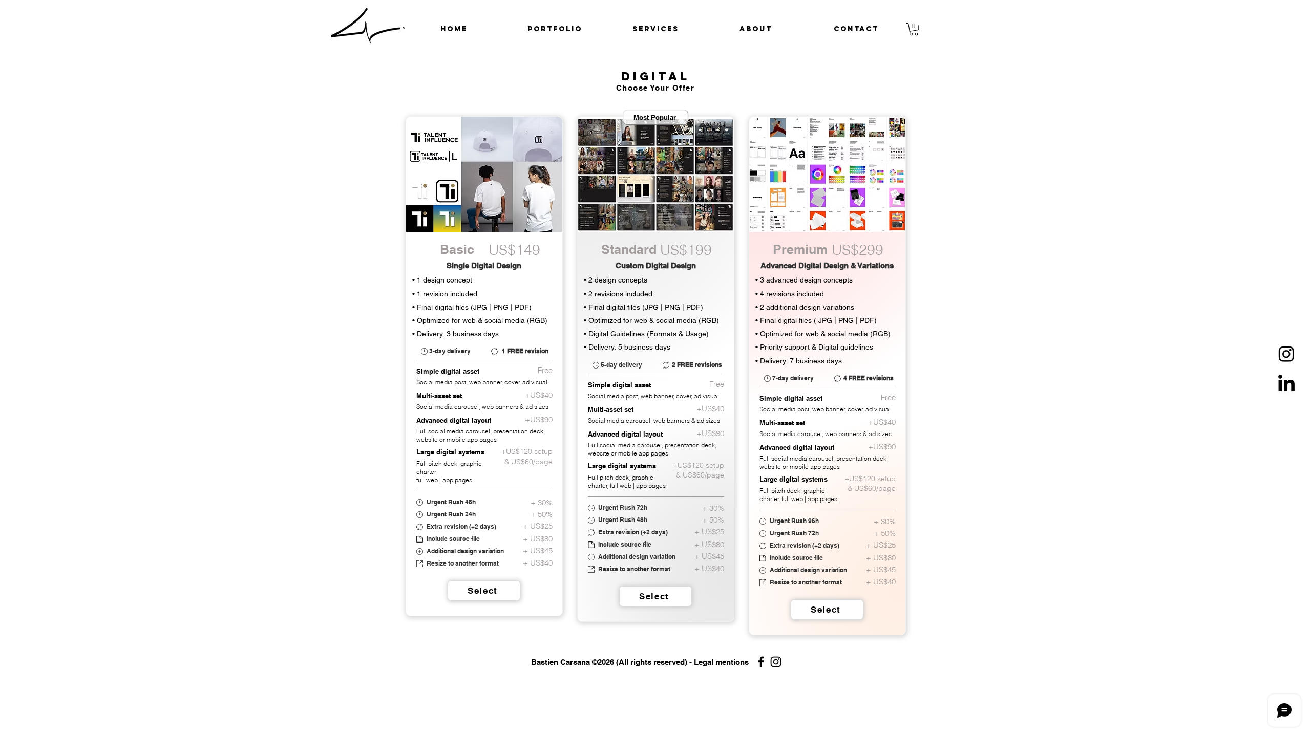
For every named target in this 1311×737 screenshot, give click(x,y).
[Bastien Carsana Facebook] (761, 662)
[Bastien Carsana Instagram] (776, 662)
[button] (554, 29)
